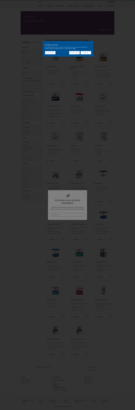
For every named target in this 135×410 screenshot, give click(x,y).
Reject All (86, 52)
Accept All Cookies (74, 52)
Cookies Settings (50, 52)
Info (74, 48)
